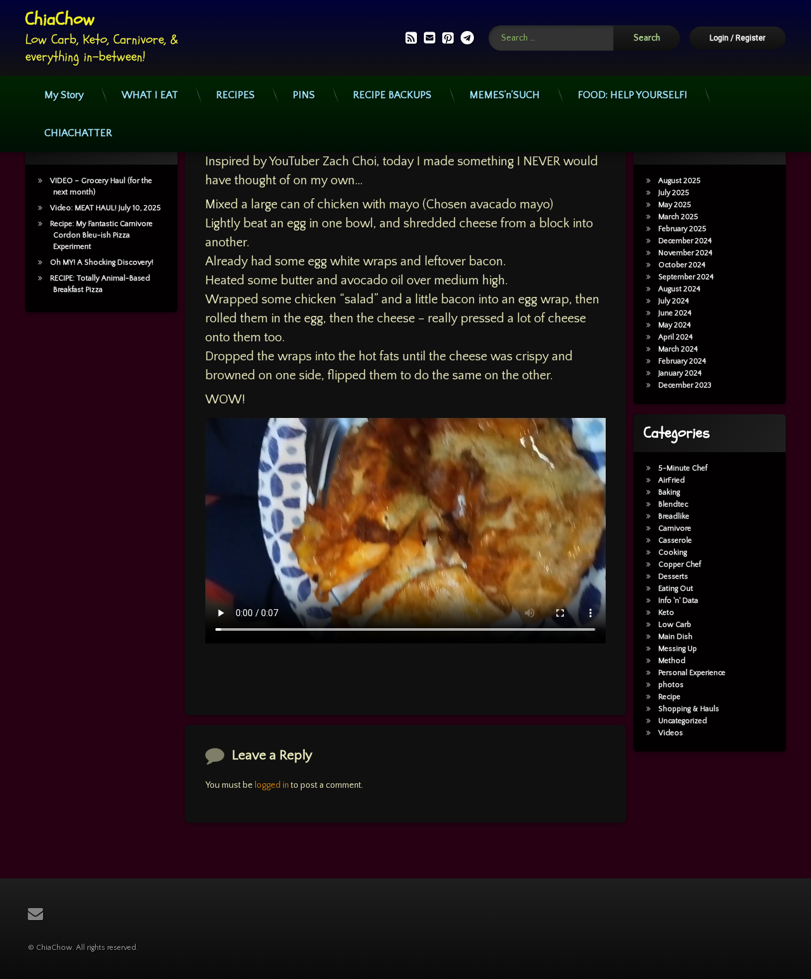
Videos (670, 733)
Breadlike (673, 516)
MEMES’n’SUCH (504, 95)
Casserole (675, 540)
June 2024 (674, 313)
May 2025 (674, 205)
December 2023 (685, 385)
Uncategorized (682, 721)
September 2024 (685, 277)
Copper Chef (679, 564)
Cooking (672, 552)
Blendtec (673, 504)
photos (671, 685)
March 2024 (678, 349)
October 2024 (681, 265)
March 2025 (678, 217)
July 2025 (673, 193)
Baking (669, 492)
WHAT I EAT (150, 95)
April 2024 (675, 337)
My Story (64, 95)
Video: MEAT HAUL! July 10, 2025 (105, 208)
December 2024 (685, 241)
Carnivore (674, 528)
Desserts (673, 576)
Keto (666, 613)
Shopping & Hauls (688, 709)
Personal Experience (691, 673)
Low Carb (674, 625)
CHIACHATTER (78, 133)
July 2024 (673, 301)
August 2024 (679, 289)
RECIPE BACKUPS (392, 95)
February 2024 (682, 361)
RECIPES (235, 95)
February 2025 (682, 229)
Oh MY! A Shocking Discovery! (101, 262)
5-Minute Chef (682, 468)
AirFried (671, 480)
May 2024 (674, 325)
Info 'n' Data (678, 601)
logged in (272, 785)
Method (672, 661)
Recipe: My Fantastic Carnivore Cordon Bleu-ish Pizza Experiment (101, 235)
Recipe (669, 697)
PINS (304, 95)
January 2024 (679, 373)
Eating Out (675, 588)
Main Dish (675, 637)
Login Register (737, 38)
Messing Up (677, 649)
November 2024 (685, 253)
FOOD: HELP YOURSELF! (632, 95)
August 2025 (679, 181)
